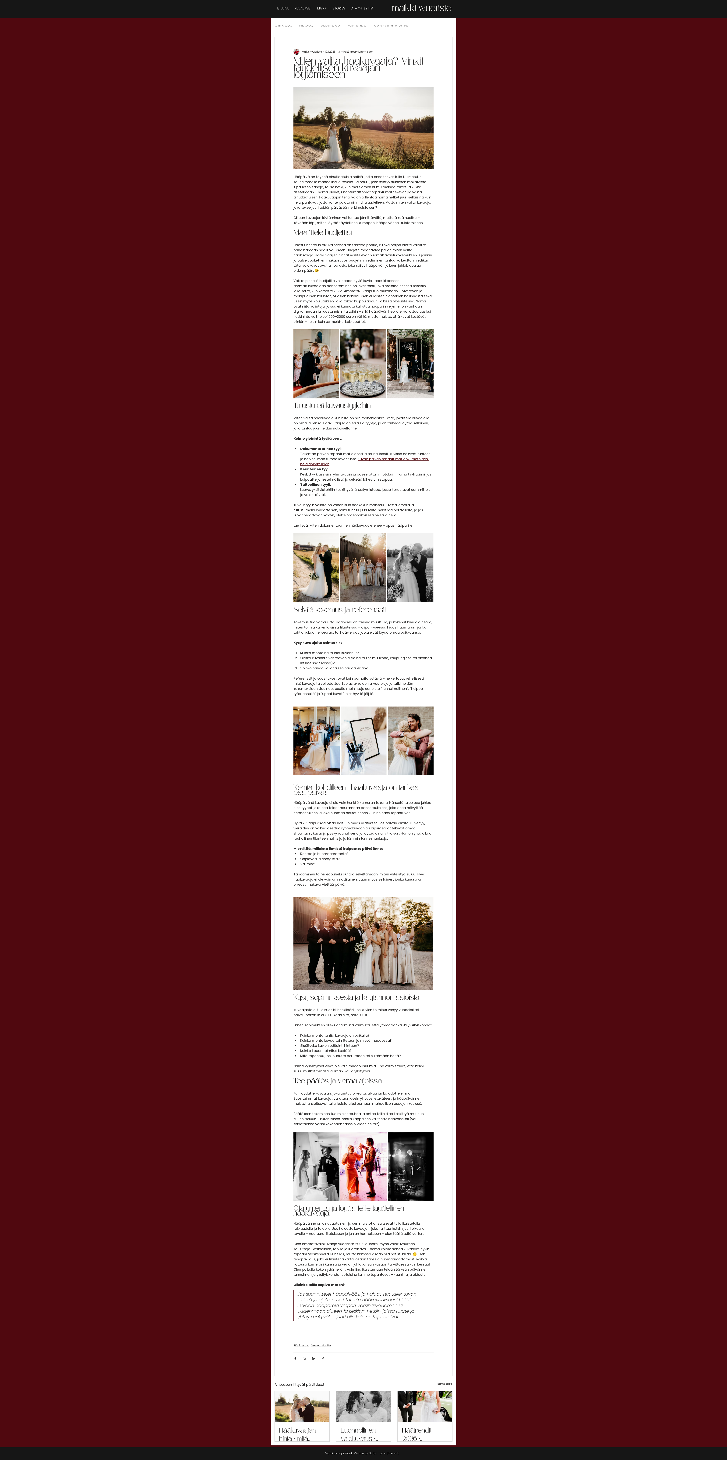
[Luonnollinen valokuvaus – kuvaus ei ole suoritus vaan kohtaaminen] (363, 1406)
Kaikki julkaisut (283, 25)
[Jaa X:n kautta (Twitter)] (304, 1358)
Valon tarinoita (357, 25)
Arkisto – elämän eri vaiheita (391, 25)
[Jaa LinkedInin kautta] (314, 1358)
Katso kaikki (445, 1384)
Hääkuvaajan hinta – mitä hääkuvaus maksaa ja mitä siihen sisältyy (300, 1434)
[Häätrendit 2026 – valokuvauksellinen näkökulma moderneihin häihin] (425, 1406)
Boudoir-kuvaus (331, 25)
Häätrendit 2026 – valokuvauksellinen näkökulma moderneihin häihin (424, 1434)
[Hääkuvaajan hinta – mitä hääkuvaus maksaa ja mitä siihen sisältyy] (302, 1406)
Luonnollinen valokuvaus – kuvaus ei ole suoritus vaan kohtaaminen (359, 1434)
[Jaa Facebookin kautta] (295, 1358)
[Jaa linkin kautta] (323, 1358)
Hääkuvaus (306, 25)
